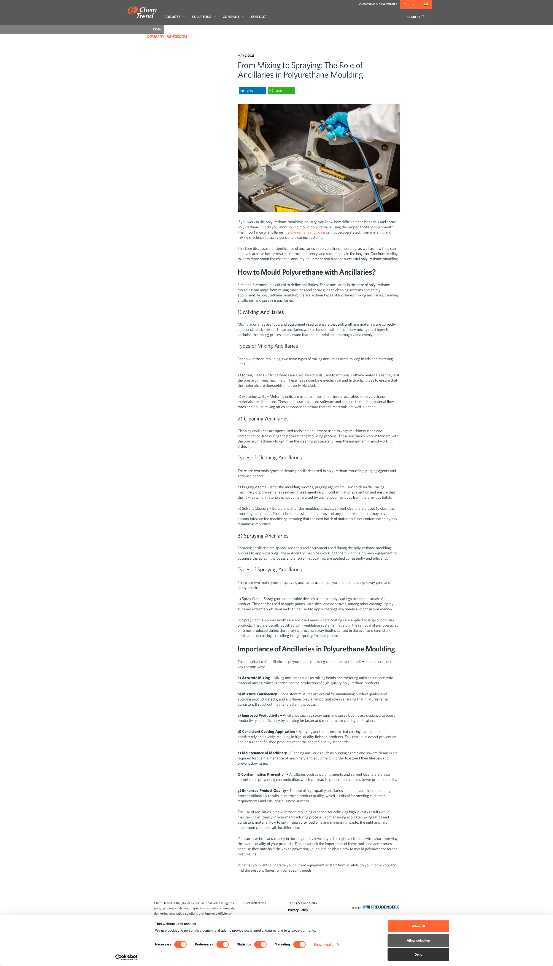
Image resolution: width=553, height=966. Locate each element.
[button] (252, 90)
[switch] (222, 944)
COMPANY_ (156, 36)
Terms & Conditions (302, 903)
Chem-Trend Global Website (378, 4)
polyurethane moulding (306, 232)
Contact (259, 16)
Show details (323, 944)
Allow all (418, 926)
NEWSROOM (177, 36)
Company (231, 16)
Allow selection (418, 940)
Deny (418, 954)
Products (171, 16)
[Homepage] (142, 12)
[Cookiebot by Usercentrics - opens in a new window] (126, 957)
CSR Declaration (254, 903)
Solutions (201, 16)
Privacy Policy (298, 910)
